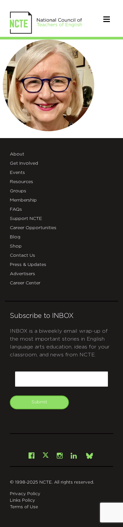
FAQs (16, 209)
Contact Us (22, 255)
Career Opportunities (33, 228)
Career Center (25, 283)
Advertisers (22, 274)
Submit (39, 402)
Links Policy (22, 500)
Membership (23, 200)
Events (17, 172)
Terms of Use (24, 507)
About (17, 154)
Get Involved (24, 163)
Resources (21, 182)
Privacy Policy (25, 494)
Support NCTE (26, 218)
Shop (16, 246)
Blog (15, 237)
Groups (18, 191)
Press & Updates (28, 264)
